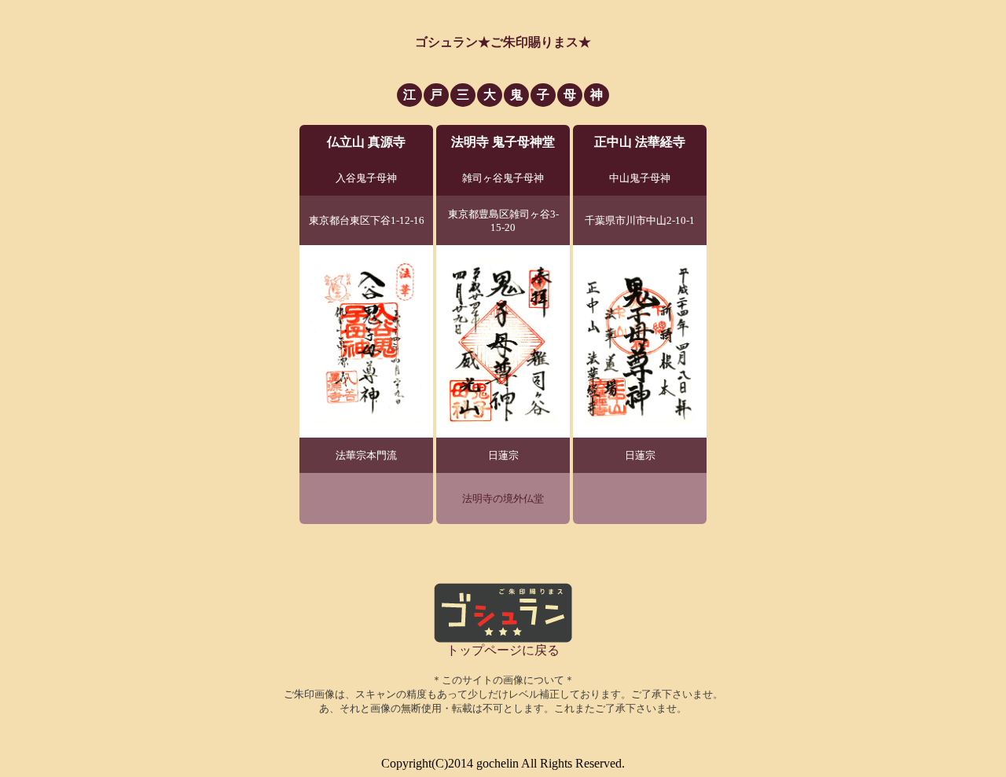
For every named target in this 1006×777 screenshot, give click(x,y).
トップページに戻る (503, 650)
